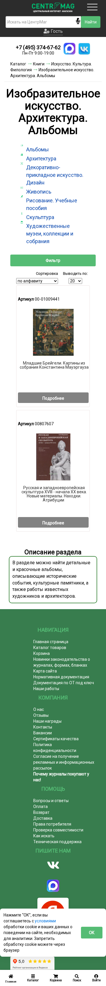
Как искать (43, 835)
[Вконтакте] (53, 865)
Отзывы (41, 715)
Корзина (41, 653)
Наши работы (46, 688)
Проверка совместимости (58, 830)
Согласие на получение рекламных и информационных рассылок (63, 762)
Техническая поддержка (57, 841)
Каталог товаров (49, 647)
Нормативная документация (61, 677)
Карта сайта (45, 671)
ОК (92, 932)
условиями (45, 921)
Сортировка (47, 273)
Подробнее (53, 398)
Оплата (40, 806)
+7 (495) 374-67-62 (38, 47)
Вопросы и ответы (51, 800)
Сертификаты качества (56, 738)
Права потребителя (52, 824)
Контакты (42, 727)
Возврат (41, 812)
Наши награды (47, 721)
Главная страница (50, 641)
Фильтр (53, 260)
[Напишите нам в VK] (84, 49)
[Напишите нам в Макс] (69, 49)
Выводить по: (75, 273)
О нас (38, 709)
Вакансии (42, 733)
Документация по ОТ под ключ (63, 682)
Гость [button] (56, 31)
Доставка (42, 818)
